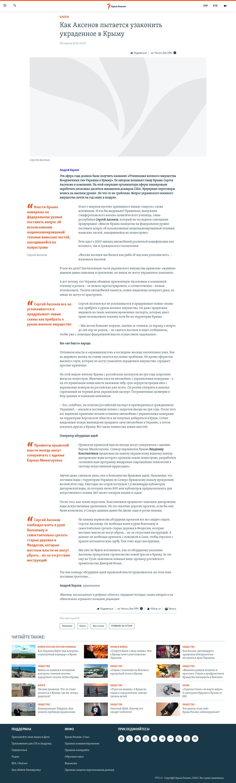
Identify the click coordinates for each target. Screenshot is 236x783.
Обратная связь (74, 757)
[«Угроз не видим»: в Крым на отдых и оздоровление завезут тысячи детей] (96, 690)
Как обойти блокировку (26, 770)
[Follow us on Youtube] (137, 738)
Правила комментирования (82, 743)
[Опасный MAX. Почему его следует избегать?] (96, 709)
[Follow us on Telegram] (162, 738)
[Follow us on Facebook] (121, 738)
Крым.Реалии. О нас (77, 737)
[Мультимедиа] (225, 5)
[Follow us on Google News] (154, 738)
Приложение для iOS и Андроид (31, 743)
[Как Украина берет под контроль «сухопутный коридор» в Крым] (23, 651)
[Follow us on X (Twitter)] (129, 738)
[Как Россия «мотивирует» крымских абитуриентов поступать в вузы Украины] (168, 651)
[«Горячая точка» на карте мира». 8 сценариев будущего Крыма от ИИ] (168, 690)
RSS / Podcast (19, 763)
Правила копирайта (77, 750)
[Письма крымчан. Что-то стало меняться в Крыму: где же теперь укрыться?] (23, 690)
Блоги (64, 17)
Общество (188, 647)
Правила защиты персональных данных (89, 770)
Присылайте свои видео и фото (31, 737)
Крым (185, 685)
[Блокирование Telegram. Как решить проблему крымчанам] (23, 709)
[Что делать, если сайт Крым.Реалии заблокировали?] (168, 709)
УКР (205, 5)
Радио (15, 757)
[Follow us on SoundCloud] (170, 738)
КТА (215, 5)
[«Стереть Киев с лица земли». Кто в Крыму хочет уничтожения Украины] (96, 651)
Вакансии (71, 763)
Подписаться (19, 750)
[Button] (138, 53)
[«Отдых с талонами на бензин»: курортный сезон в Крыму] (96, 671)
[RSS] (178, 738)
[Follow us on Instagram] (146, 738)
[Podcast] (186, 738)
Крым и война (119, 647)
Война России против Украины (57, 647)
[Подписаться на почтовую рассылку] (195, 738)
